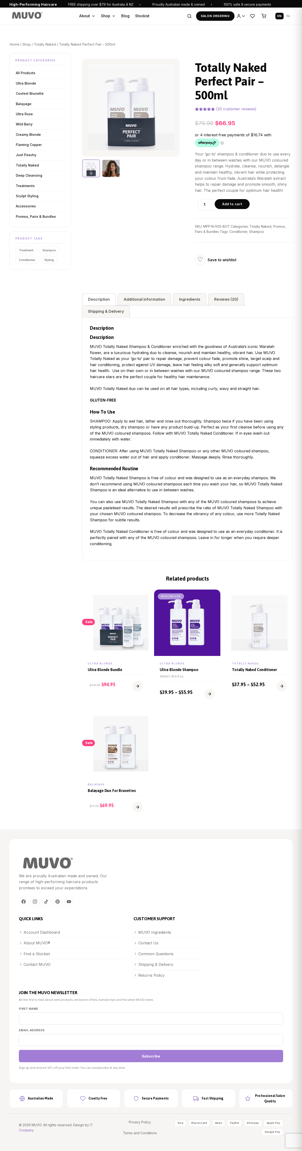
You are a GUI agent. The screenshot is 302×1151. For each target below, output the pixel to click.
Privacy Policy (140, 1122)
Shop (105, 15)
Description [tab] (99, 299)
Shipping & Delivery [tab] (106, 311)
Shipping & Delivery (155, 964)
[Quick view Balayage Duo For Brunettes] (142, 719)
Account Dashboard (42, 932)
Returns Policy (151, 975)
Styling (49, 260)
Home (14, 44)
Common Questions (155, 953)
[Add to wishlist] (200, 260)
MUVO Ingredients (154, 932)
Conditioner (27, 260)
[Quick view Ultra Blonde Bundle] (142, 598)
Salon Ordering (215, 16)
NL (288, 16)
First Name (28, 1008)
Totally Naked (45, 44)
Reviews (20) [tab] (226, 299)
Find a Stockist (37, 953)
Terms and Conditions (140, 1133)
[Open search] (189, 16)
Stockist (142, 15)
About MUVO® (37, 943)
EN (279, 16)
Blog (125, 15)
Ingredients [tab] (189, 299)
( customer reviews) (236, 109)
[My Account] (241, 16)
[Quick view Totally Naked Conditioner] (286, 598)
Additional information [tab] (144, 299)
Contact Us (148, 943)
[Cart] (263, 16)
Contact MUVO (37, 964)
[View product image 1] (91, 168)
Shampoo (49, 250)
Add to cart (232, 204)
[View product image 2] (111, 168)
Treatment (26, 250)
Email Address (31, 1030)
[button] (137, 686)
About (84, 15)
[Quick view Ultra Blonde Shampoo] (214, 598)
